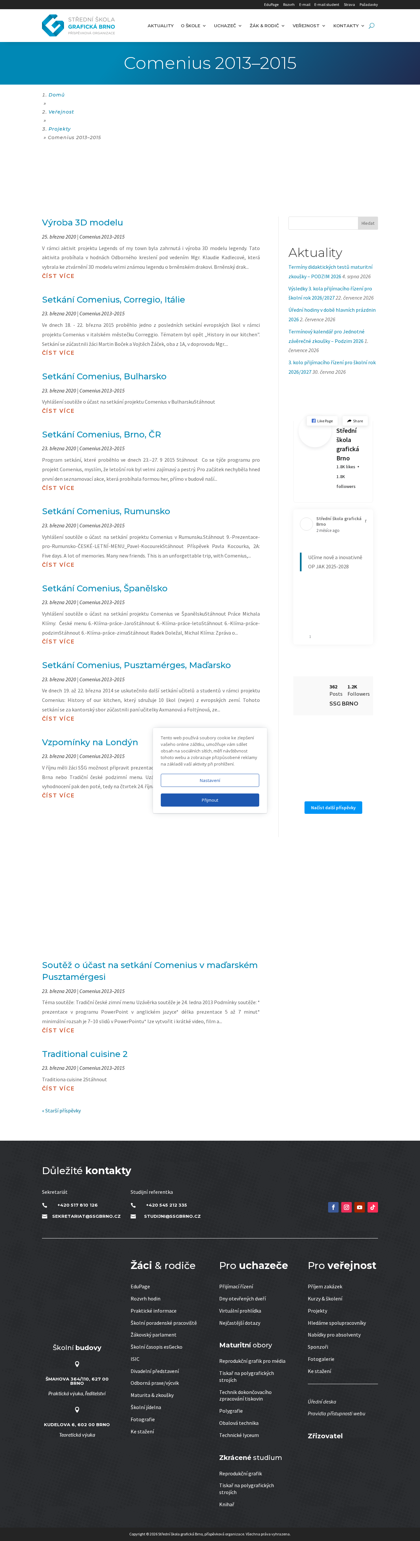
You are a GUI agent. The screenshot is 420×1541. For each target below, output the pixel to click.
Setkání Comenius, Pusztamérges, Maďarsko (136, 665)
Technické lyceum (239, 1435)
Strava (349, 4)
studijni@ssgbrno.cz (172, 1216)
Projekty (317, 1310)
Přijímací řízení (236, 1286)
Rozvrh (289, 4)
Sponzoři (318, 1346)
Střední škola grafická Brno (347, 444)
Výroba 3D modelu (82, 222)
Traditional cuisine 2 (85, 1054)
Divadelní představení (155, 1371)
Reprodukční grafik (240, 1473)
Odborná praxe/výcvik (155, 1383)
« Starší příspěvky (61, 1110)
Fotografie (143, 1419)
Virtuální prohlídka (240, 1310)
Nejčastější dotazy (239, 1322)
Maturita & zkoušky (152, 1395)
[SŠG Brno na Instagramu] (346, 1207)
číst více (58, 276)
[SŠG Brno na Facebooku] (333, 1207)
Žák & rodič (264, 25)
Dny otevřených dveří (242, 1298)
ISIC (135, 1359)
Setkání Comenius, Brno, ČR (101, 434)
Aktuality (161, 25)
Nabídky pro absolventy (334, 1334)
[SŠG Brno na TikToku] (373, 1207)
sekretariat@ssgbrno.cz (86, 1216)
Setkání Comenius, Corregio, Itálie (113, 299)
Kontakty (346, 25)
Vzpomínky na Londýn (90, 742)
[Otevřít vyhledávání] (371, 25)
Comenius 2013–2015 (102, 236)
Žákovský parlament (154, 1334)
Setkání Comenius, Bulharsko (104, 376)
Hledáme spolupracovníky (337, 1322)
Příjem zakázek (325, 1286)
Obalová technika (239, 1423)
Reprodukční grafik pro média (252, 1361)
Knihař (226, 1504)
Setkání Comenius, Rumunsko (106, 511)
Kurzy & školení (325, 1298)
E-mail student (326, 4)
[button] (322, 421)
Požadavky (369, 4)
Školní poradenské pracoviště (164, 1322)
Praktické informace (154, 1310)
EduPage (271, 4)
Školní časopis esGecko (156, 1346)
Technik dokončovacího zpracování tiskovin (245, 1395)
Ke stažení (142, 1431)
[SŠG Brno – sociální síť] (359, 1207)
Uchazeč (225, 25)
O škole (190, 25)
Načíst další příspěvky (333, 808)
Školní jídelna (146, 1407)
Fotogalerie (321, 1359)
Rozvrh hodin (145, 1298)
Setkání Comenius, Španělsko (105, 588)
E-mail (304, 4)
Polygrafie (231, 1410)
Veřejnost (306, 25)
